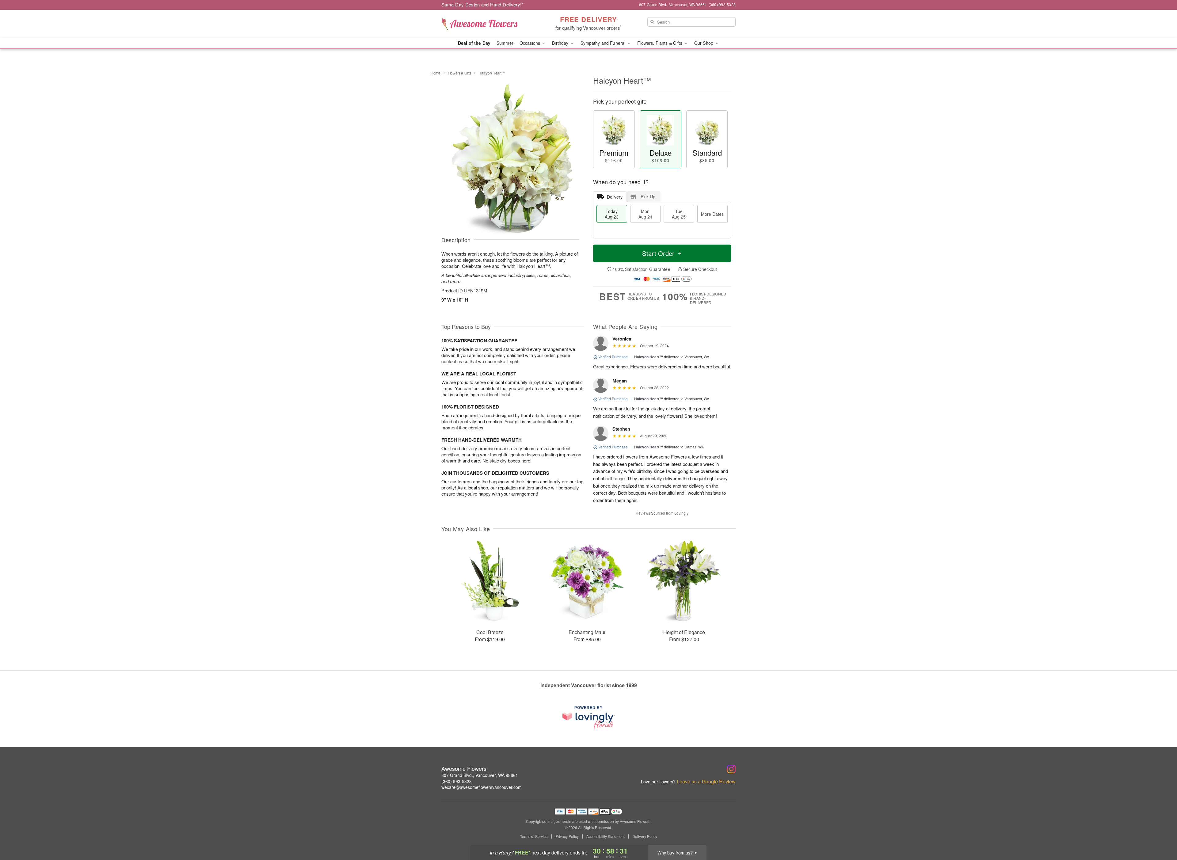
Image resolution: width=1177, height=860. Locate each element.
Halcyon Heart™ (648, 357)
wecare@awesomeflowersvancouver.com (481, 787)
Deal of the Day (474, 43)
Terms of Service (534, 836)
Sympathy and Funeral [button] (604, 43)
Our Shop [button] (704, 43)
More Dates (712, 214)
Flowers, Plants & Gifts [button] (660, 43)
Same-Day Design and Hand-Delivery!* (482, 4)
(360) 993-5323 (456, 781)
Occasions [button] (530, 43)
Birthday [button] (560, 43)
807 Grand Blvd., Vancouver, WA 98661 (479, 775)
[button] (1161, 834)
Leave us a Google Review (706, 781)
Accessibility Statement (605, 836)
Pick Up (648, 196)
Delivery (615, 197)
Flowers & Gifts (459, 72)
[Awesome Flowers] (485, 23)
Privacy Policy (567, 836)
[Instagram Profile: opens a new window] (731, 769)
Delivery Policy (644, 836)
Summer (505, 43)
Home (435, 72)
